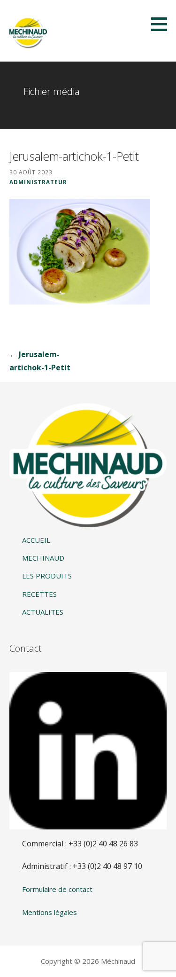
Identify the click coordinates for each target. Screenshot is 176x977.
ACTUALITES (42, 612)
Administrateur (38, 182)
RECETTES (39, 594)
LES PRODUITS (47, 575)
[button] (162, 24)
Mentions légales (49, 912)
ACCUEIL (36, 540)
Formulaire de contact (57, 889)
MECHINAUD (43, 558)
